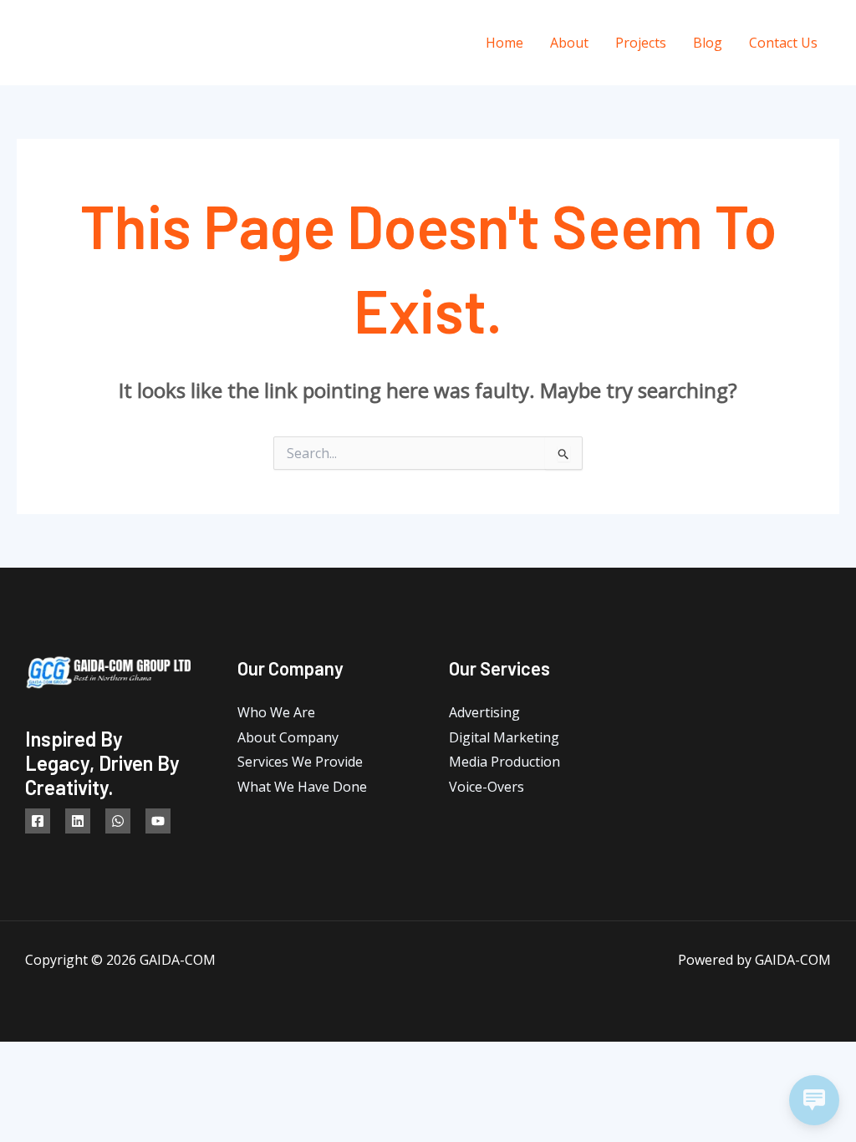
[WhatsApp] (117, 821)
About (569, 42)
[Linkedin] (77, 821)
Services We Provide (300, 761)
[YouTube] (158, 821)
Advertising (484, 712)
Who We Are (276, 712)
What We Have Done (302, 786)
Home (504, 42)
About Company (288, 737)
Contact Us (783, 42)
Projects (640, 42)
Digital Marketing (504, 737)
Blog (707, 42)
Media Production (504, 761)
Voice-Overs (486, 786)
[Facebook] (37, 821)
